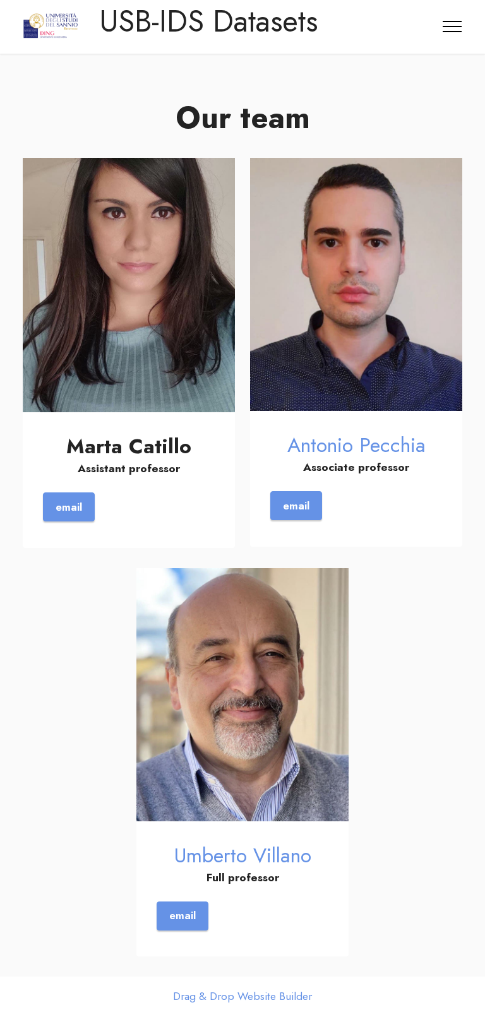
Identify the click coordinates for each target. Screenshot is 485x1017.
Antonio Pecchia (356, 445)
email (69, 507)
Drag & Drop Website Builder (242, 996)
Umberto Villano (242, 855)
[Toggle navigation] (452, 26)
